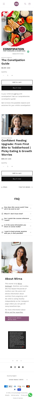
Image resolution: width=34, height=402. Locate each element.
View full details (24, 187)
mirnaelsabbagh (15, 392)
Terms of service (18, 398)
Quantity (4, 72)
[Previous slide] (13, 361)
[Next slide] (21, 361)
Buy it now (17, 88)
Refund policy (15, 395)
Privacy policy (25, 395)
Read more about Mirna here (14, 318)
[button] (4, 4)
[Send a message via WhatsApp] (30, 395)
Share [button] (5, 187)
